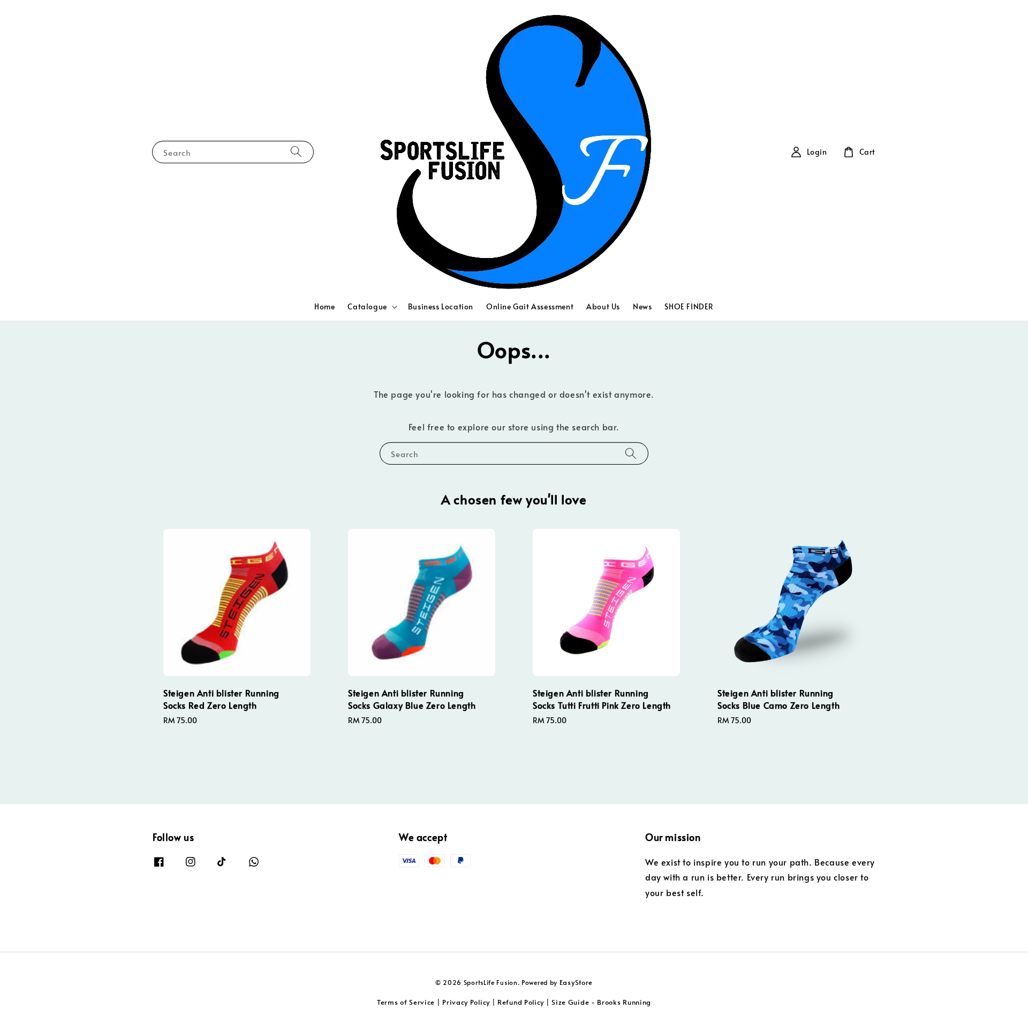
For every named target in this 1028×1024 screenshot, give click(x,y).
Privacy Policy (466, 1002)
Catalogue (367, 307)
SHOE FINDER (689, 306)
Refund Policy (520, 1002)
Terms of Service (406, 1002)
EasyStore (576, 982)
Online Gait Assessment (529, 306)
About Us (603, 306)
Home (324, 306)
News (642, 306)
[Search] (296, 151)
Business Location (440, 306)
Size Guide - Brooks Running (601, 1002)
